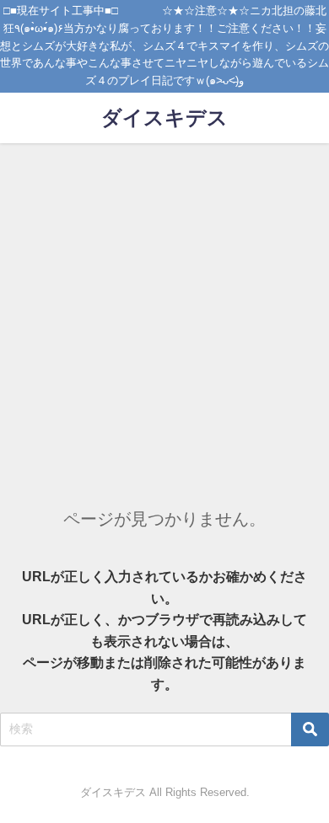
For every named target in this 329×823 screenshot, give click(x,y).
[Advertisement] (164, 316)
